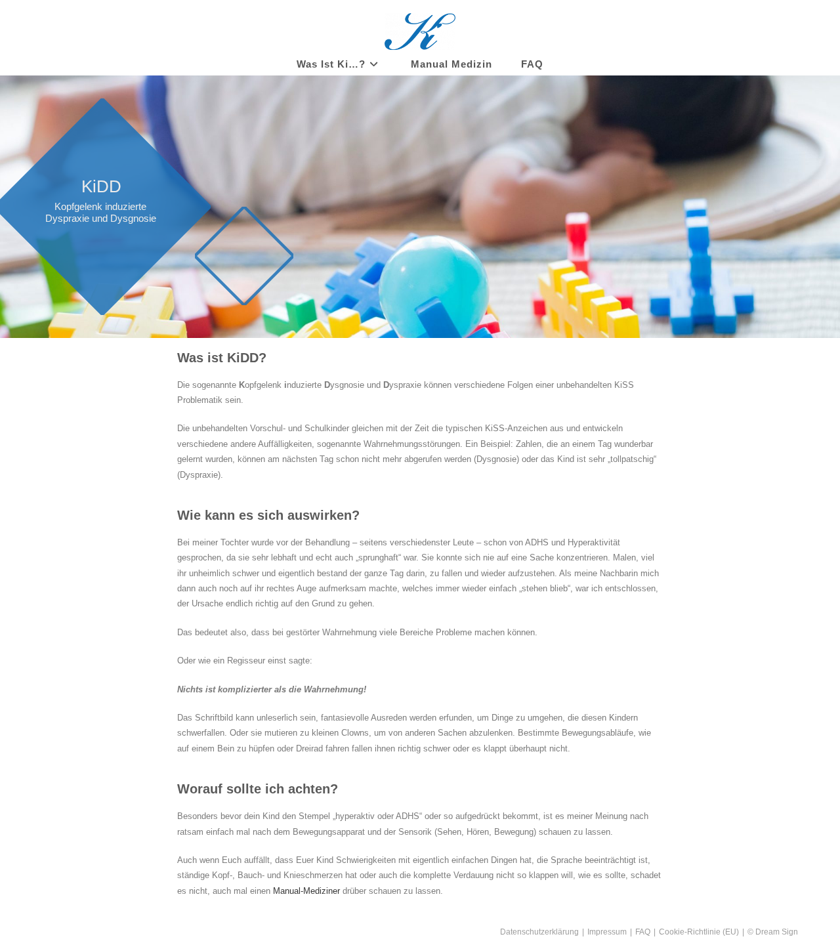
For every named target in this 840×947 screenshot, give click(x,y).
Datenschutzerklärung (539, 931)
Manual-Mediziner (306, 891)
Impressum (607, 931)
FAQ (642, 931)
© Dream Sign (772, 931)
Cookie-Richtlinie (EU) (699, 931)
